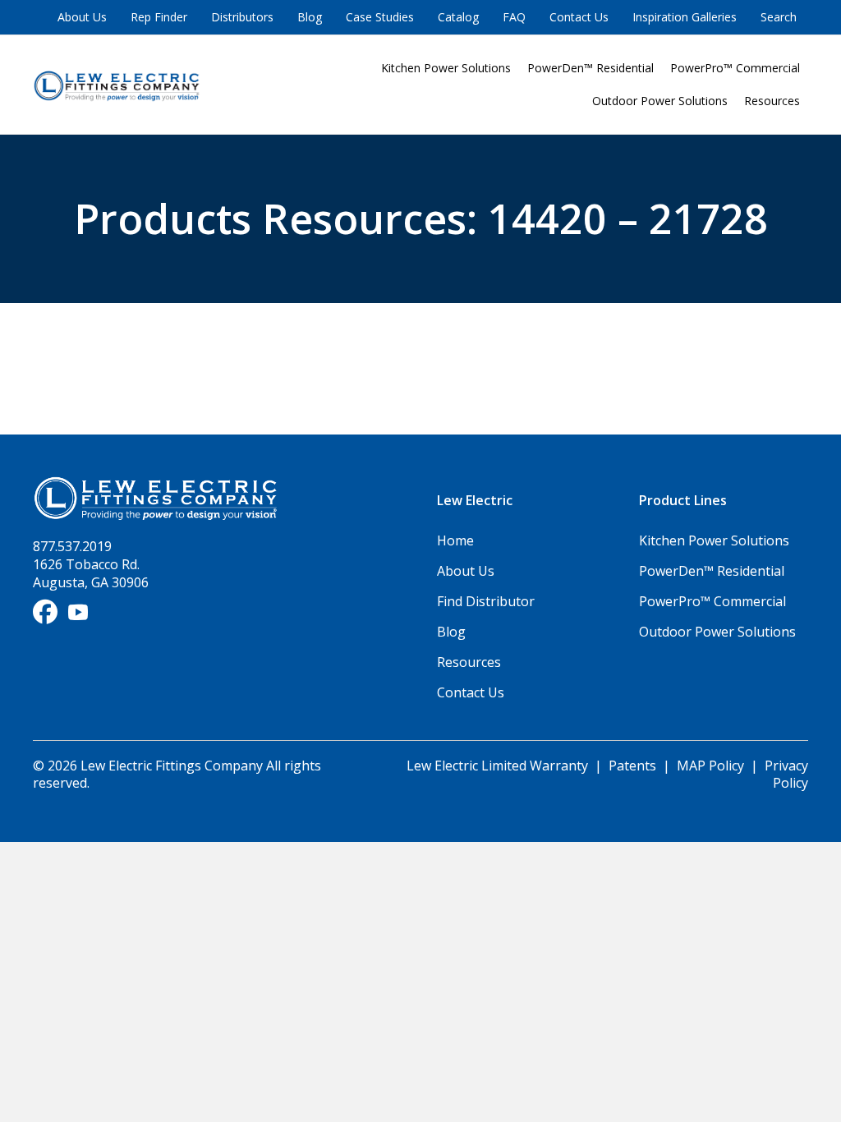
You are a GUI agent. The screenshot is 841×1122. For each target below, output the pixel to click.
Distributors (242, 17)
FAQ (514, 17)
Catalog (458, 17)
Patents (632, 765)
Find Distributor (486, 601)
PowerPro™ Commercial (735, 68)
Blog (309, 17)
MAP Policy (710, 765)
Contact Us (579, 17)
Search (779, 17)
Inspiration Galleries (684, 17)
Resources (772, 100)
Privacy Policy (786, 774)
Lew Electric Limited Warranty (499, 765)
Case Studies (380, 17)
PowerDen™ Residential (590, 68)
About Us (82, 17)
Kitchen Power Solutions (446, 68)
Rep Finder (159, 17)
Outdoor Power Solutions (660, 100)
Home (455, 540)
